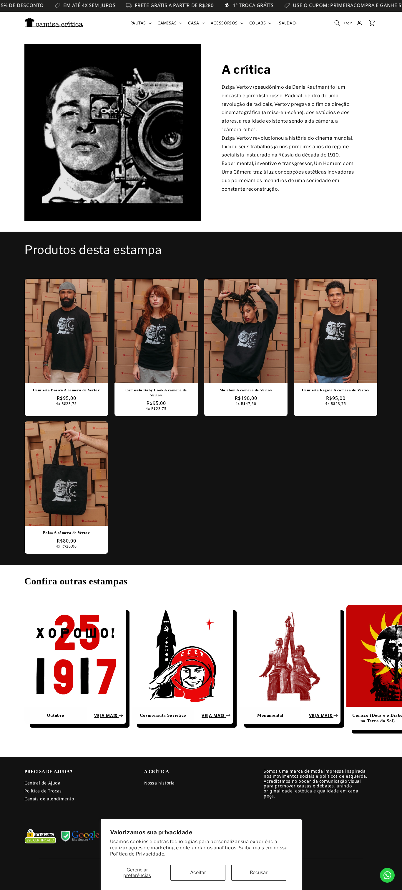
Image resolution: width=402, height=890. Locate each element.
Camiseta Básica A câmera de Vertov (66, 390)
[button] (140, 23)
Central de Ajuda (42, 783)
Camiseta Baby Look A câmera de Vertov (156, 392)
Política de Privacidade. (137, 854)
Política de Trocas (43, 791)
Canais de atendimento (49, 799)
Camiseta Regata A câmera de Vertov (335, 390)
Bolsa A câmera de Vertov (66, 532)
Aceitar (198, 872)
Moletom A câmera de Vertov (246, 390)
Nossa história (159, 783)
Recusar (259, 872)
